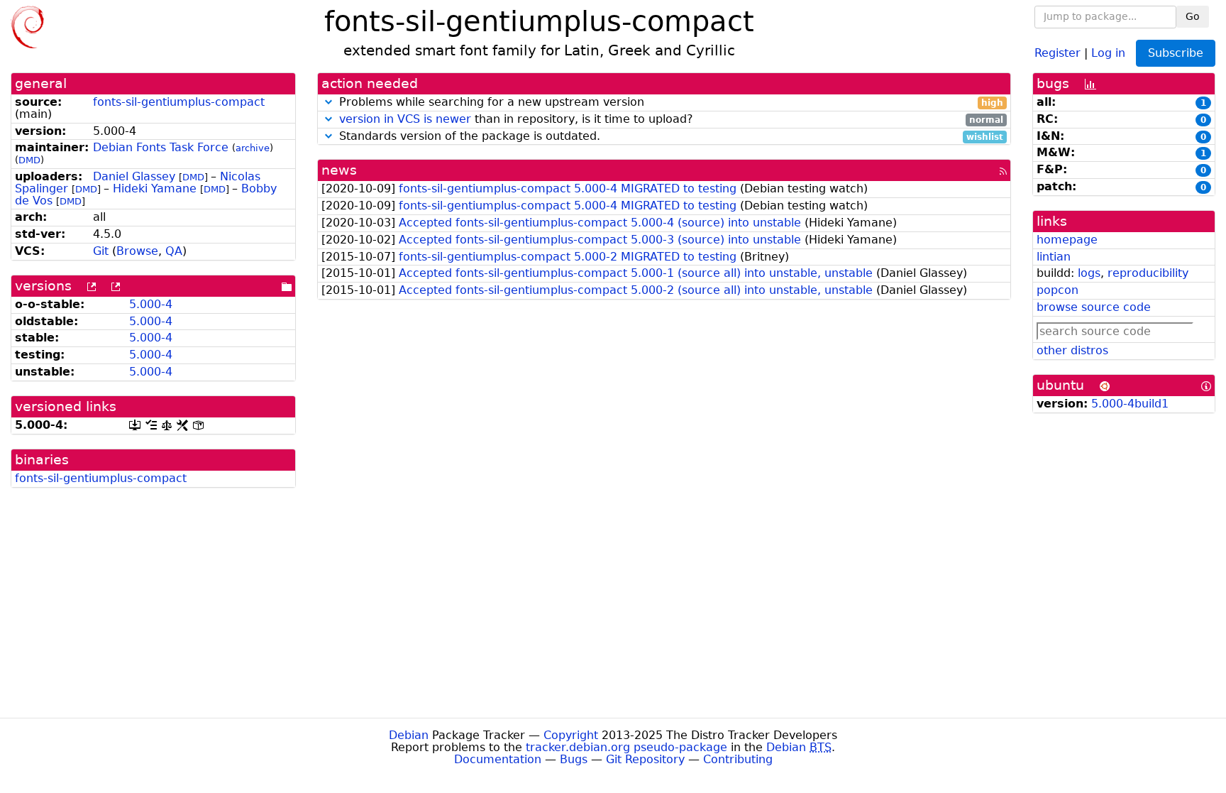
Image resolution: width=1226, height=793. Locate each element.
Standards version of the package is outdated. (669, 137)
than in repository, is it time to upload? (671, 120)
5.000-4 (150, 304)
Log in (1108, 52)
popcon (1057, 290)
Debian (409, 735)
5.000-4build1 (1130, 403)
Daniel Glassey (134, 176)
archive (253, 148)
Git (101, 251)
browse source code (1094, 307)
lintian (1054, 256)
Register (1057, 52)
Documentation (497, 759)
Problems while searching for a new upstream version (669, 103)
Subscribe (1175, 53)
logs (1089, 273)
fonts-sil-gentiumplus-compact (179, 102)
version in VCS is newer (405, 119)
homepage (1067, 239)
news (339, 170)
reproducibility (1148, 273)
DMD (29, 160)
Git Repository (645, 759)
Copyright (570, 735)
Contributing (738, 759)
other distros (1072, 350)
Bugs (573, 759)
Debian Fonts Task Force (160, 147)
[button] (328, 102)
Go (1193, 16)
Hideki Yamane (155, 188)
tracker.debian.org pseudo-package (626, 747)
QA (173, 251)
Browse (137, 251)
